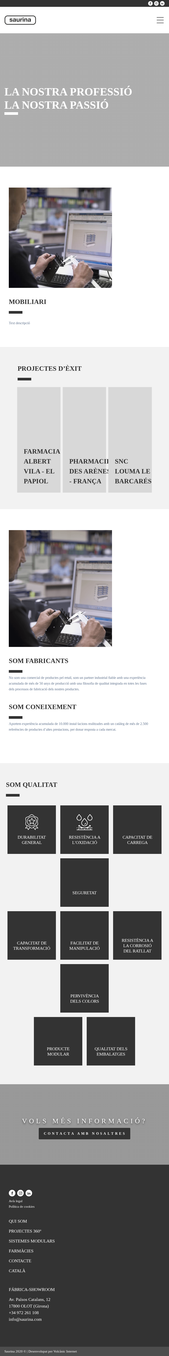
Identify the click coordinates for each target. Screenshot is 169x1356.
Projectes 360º (25, 1231)
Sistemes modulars (32, 1241)
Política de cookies (22, 1206)
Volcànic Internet (65, 1351)
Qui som (18, 1221)
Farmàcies (21, 1250)
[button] (8, 440)
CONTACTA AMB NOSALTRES (85, 1133)
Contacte (20, 1260)
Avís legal (15, 1201)
